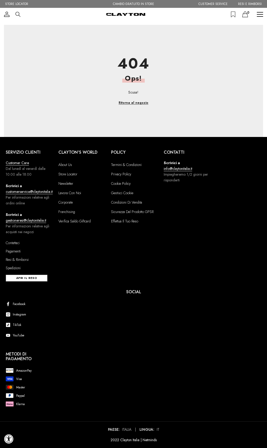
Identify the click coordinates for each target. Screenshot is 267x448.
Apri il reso (26, 278)
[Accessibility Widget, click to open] (9, 439)
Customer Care (17, 162)
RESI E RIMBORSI (250, 4)
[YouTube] (9, 335)
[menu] (260, 14)
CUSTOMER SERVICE (213, 4)
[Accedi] (7, 14)
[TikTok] (9, 324)
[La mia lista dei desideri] (233, 14)
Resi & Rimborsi (17, 259)
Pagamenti (13, 251)
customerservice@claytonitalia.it (29, 191)
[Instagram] (9, 314)
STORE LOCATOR (16, 4)
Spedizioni (13, 268)
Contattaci (13, 242)
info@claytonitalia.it (178, 168)
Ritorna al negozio (133, 102)
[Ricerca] (18, 14)
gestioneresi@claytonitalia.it (26, 220)
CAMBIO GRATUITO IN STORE (133, 4)
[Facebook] (9, 304)
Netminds (150, 440)
